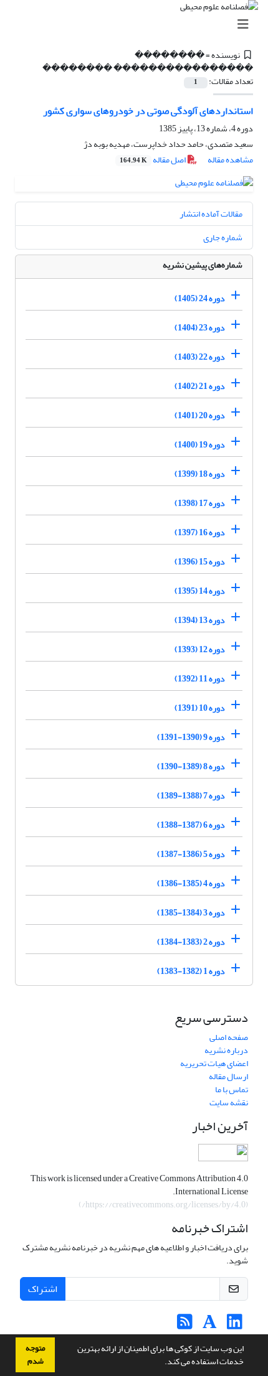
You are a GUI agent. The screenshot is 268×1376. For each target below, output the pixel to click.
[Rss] (184, 1325)
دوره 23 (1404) (200, 327)
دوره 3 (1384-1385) (191, 912)
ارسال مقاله (228, 1076)
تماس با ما (231, 1089)
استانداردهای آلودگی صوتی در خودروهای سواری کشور (148, 110)
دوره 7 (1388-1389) (191, 795)
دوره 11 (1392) (200, 678)
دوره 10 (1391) (200, 708)
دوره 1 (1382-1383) (191, 971)
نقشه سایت (228, 1102)
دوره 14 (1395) (200, 591)
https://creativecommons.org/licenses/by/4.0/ (164, 1204)
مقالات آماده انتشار (210, 213)
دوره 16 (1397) (200, 532)
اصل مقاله (153, 159)
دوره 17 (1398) (200, 503)
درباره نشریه (226, 1050)
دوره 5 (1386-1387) (191, 854)
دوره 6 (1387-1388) (191, 825)
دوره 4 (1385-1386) (191, 883)
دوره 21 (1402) (200, 386)
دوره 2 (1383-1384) (191, 942)
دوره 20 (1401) (200, 415)
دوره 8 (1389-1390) (191, 766)
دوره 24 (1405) (200, 298)
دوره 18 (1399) (200, 474)
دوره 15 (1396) (200, 561)
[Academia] (209, 1325)
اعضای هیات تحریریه (214, 1063)
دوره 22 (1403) (200, 357)
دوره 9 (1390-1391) (191, 737)
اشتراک (42, 1289)
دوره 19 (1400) (200, 444)
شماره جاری (222, 237)
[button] (161, 1363)
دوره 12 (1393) (200, 649)
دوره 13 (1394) (200, 620)
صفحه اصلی (228, 1037)
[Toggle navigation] (137, 25)
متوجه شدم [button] (35, 1355)
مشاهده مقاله (230, 159)
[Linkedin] (234, 1325)
